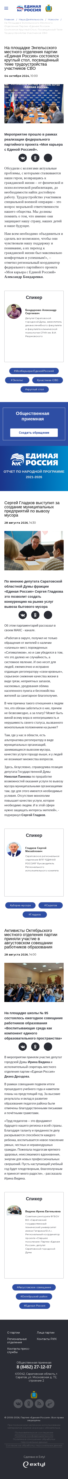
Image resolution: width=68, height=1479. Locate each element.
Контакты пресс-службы (18, 1350)
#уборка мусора (20, 905)
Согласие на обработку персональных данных (34, 1445)
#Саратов (50, 905)
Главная (9, 19)
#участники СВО (47, 380)
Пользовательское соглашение (34, 1432)
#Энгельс (17, 380)
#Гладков (35, 914)
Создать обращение (34, 432)
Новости (53, 19)
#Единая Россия (34, 1305)
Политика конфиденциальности (34, 1435)
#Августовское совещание (34, 1287)
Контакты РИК (47, 1339)
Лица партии (45, 1332)
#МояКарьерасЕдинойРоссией (34, 370)
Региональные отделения (17, 1340)
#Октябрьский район (34, 1296)
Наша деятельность (31, 19)
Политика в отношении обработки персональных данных (34, 1440)
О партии (13, 1332)
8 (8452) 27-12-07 (34, 1366)
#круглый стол (34, 389)
